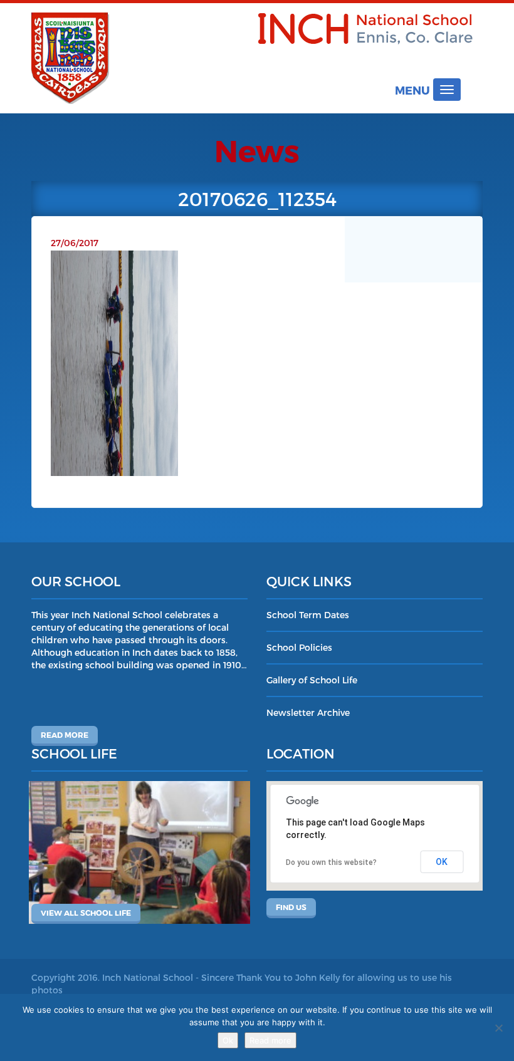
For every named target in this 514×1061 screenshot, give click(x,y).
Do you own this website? (331, 862)
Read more (64, 734)
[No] (498, 1028)
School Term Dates (307, 614)
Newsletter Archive (308, 712)
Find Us (291, 907)
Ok (228, 1040)
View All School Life (86, 912)
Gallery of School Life (311, 680)
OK (442, 862)
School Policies (299, 647)
